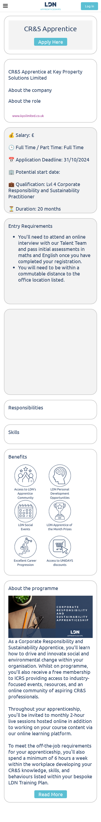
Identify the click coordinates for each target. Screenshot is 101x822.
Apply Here (50, 42)
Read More (50, 794)
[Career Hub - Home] (50, 6)
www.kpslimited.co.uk (28, 116)
